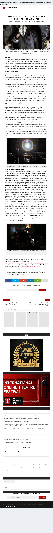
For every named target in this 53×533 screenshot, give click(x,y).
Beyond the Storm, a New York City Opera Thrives (14, 439)
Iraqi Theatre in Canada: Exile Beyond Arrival (13, 421)
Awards (16, 504)
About (4, 504)
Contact (41, 504)
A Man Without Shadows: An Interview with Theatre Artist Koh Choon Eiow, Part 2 (20, 433)
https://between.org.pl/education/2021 (33, 266)
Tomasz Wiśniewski (18, 21)
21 (33, 464)
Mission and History (10, 504)
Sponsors (33, 504)
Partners (28, 504)
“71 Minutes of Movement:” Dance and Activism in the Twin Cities (17, 442)
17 (7, 464)
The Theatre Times (12, 502)
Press (37, 504)
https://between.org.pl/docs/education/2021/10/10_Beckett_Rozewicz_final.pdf (24, 263)
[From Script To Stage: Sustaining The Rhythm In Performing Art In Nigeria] (32, 319)
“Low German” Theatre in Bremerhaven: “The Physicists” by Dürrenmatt (18, 418)
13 (27, 461)
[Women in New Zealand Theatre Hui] (21, 319)
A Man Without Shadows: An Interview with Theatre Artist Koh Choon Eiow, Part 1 (20, 436)
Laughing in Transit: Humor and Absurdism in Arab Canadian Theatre (18, 415)
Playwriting (38, 21)
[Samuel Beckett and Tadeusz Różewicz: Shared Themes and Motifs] (26, 37)
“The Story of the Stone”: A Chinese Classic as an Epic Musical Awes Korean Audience (21, 412)
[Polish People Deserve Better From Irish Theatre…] (9, 319)
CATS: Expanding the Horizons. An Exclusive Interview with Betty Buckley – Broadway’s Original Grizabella (25, 428)
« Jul (5, 473)
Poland (42, 21)
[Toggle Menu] (49, 7)
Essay (33, 21)
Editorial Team (22, 504)
